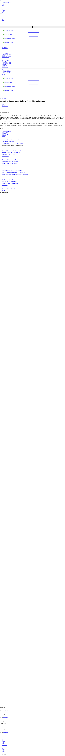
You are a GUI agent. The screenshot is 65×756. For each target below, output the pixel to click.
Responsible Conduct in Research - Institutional (10, 176)
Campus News (4, 737)
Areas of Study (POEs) (6, 53)
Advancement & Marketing (6, 131)
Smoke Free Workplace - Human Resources (9, 181)
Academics (4, 6)
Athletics (3, 10)
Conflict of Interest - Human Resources (8, 154)
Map (3, 738)
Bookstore (4, 739)
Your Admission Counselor (6, 71)
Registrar (3, 66)
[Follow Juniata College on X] (33, 369)
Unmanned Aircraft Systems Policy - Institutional (10, 183)
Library (3, 740)
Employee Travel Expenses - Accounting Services (10, 161)
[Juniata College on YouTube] (33, 648)
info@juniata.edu (5, 717)
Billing (3, 741)
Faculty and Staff (5, 50)
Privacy (3, 743)
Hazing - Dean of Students (6, 165)
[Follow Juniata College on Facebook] (33, 308)
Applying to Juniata (5, 70)
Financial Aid (4, 69)
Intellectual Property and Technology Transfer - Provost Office (12, 170)
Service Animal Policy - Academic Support (9, 177)
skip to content (15, 0)
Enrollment (4, 133)
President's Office (5, 59)
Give (3, 9)
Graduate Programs (5, 55)
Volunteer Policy (5, 185)
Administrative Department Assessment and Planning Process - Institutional (14, 139)
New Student (4, 47)
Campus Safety (4, 65)
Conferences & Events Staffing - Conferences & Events (11, 152)
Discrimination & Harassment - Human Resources (10, 159)
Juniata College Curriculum (6, 56)
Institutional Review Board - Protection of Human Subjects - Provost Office (14, 168)
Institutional (4, 135)
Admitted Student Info (6, 72)
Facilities (3, 136)
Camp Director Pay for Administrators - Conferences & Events (12, 150)
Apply (3, 5)
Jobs (3, 742)
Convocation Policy (5, 156)
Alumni (3, 8)
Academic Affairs (5, 130)
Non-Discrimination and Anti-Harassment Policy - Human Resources (13, 172)
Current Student (5, 48)
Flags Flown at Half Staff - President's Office (9, 163)
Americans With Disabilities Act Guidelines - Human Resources (12, 143)
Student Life (4, 190)
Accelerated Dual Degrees (6, 54)
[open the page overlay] (3, 12)
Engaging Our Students (6, 60)
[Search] (32, 27)
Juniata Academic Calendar (6, 62)
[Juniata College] (33, 2)
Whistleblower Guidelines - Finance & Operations (10, 188)
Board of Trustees (5, 132)
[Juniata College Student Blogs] (33, 493)
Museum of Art (4, 64)
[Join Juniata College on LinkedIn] (33, 603)
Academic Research (5, 57)
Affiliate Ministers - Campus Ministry (8, 141)
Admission (4, 7)
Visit (3, 4)
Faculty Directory (5, 61)
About (3, 11)
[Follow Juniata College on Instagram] (33, 430)
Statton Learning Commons (6, 63)
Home (3, 104)
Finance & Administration (6, 134)
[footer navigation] (4, 192)
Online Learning (5, 67)
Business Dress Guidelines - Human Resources (10, 148)
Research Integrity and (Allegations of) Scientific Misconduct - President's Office (15, 174)
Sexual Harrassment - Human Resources (8, 179)
